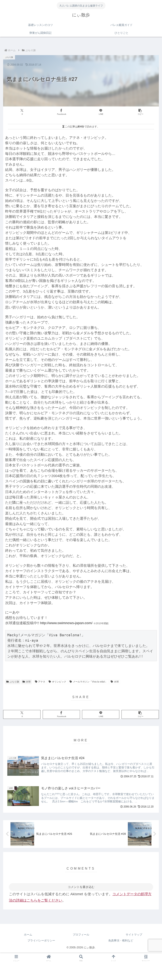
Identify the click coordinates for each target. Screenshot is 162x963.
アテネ (41, 681)
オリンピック (59, 681)
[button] (140, 112)
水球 (28, 681)
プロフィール (81, 934)
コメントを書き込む (81, 887)
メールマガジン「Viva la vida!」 (90, 681)
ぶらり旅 (14, 681)
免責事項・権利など (120, 940)
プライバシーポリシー (41, 940)
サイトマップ (134, 934)
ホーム (28, 934)
